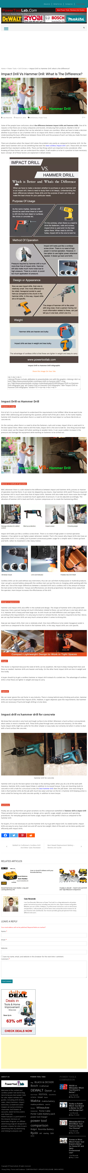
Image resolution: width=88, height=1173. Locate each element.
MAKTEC (47, 1104)
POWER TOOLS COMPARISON (67, 1078)
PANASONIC (34, 1111)
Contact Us (69, 4)
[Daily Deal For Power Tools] (18, 990)
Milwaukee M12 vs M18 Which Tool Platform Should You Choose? (76, 1125)
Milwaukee (43, 1107)
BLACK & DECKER (44, 1082)
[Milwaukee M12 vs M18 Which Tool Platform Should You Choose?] (63, 1122)
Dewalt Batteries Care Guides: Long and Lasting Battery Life (14, 889)
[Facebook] (5, 835)
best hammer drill (46, 788)
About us (47, 4)
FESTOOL (43, 1094)
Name (4, 931)
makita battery (48, 1101)
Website (4, 948)
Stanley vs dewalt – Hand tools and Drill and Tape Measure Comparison (73, 889)
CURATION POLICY (32, 1169)
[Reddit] (31, 835)
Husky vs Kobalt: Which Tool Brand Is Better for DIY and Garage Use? (76, 1107)
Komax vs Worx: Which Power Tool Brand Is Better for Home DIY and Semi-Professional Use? (76, 1146)
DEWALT (37, 1090)
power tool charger (39, 1116)
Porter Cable (44, 1111)
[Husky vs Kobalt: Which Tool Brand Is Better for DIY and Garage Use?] (63, 1104)
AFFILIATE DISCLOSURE (45, 1169)
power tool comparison (39, 1122)
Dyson (48, 1090)
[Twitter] (14, 835)
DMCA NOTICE (58, 1169)
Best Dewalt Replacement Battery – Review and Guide (61, 846)
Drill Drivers (23, 68)
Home (3, 68)
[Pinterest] (22, 835)
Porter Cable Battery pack (43, 1113)
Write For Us (58, 4)
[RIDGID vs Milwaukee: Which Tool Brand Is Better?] (63, 1086)
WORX (32, 1136)
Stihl (52, 1133)
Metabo (33, 1108)
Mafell (46, 1097)
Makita (35, 1101)
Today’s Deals (80, 4)
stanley (46, 1133)
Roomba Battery (46, 1129)
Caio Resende (7, 118)
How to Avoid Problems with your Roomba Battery (41, 871)
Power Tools (12, 68)
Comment (5, 959)
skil (40, 1133)
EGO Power (34, 1094)
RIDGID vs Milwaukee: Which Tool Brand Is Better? (76, 1089)
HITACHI (33, 1097)
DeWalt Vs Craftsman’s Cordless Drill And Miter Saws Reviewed (26, 846)
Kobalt (40, 1097)
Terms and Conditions (18, 1169)
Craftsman (44, 1086)
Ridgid (34, 1129)
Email (4, 940)
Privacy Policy (6, 1169)
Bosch (34, 1085)
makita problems (37, 1104)
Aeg (32, 1082)
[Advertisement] (44, 48)
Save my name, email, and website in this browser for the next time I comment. (33, 957)
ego (55, 1091)
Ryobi (34, 1133)
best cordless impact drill (55, 146)
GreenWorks (52, 1094)
